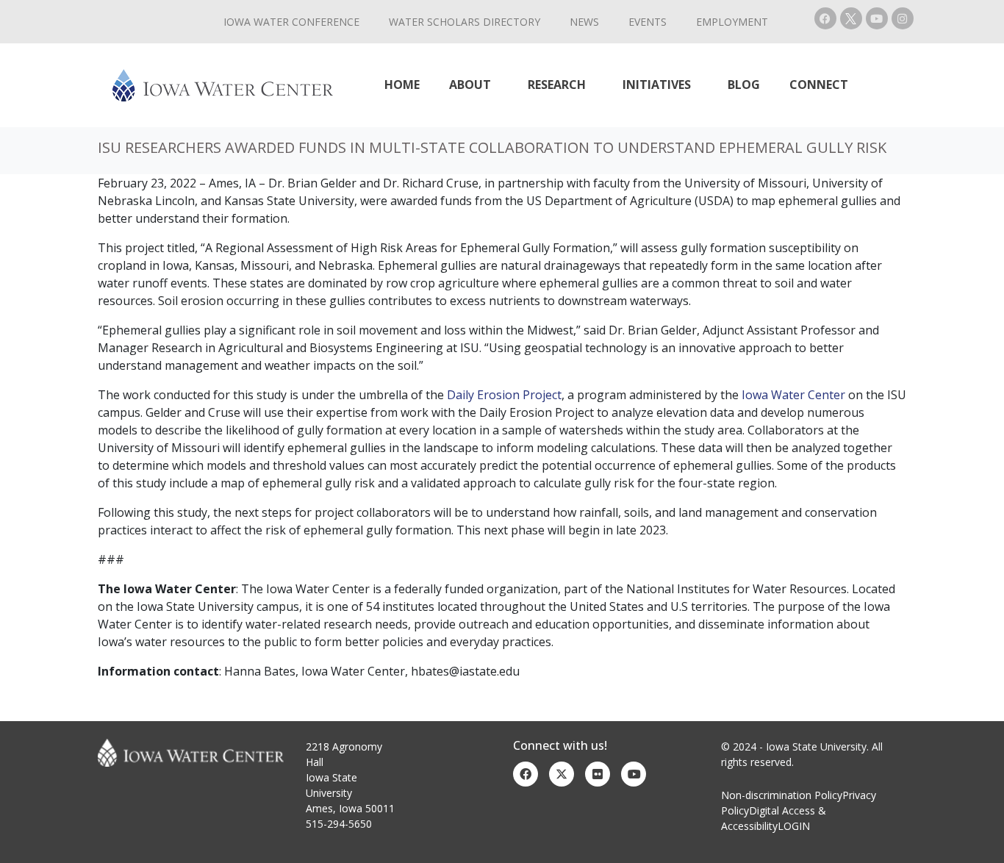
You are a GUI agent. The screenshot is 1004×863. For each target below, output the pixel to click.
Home (402, 84)
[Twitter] (561, 774)
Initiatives (657, 84)
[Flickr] (597, 774)
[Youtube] (877, 18)
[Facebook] (825, 18)
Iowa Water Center (793, 395)
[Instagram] (903, 18)
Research (557, 84)
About (470, 84)
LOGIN (794, 826)
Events (647, 22)
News (584, 22)
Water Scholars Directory (464, 22)
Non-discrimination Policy (781, 795)
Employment (732, 22)
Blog (744, 84)
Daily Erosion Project (504, 395)
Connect (818, 84)
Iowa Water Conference (291, 22)
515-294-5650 (339, 824)
